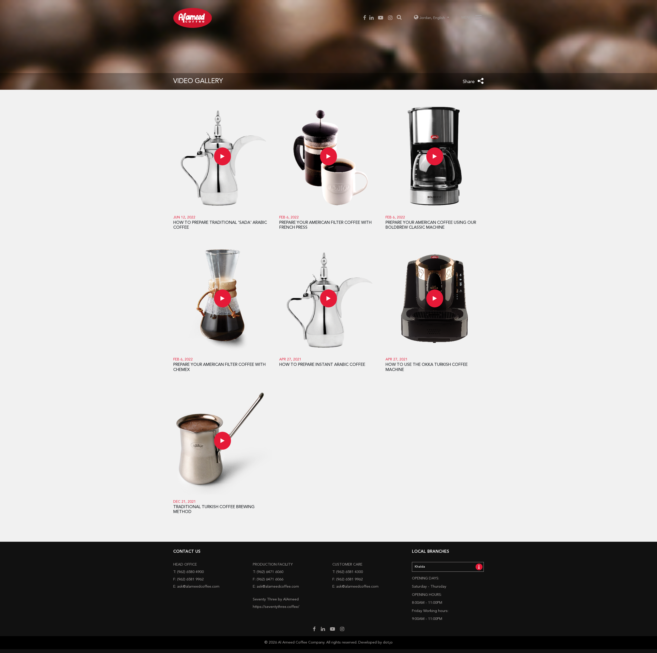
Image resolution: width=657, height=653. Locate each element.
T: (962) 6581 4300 (347, 572)
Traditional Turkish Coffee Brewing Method (214, 509)
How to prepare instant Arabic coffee (322, 365)
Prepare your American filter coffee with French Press (325, 225)
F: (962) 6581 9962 (188, 579)
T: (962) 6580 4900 (188, 572)
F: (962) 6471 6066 (268, 579)
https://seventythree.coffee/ (276, 607)
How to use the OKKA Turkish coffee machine (426, 367)
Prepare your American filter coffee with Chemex (219, 367)
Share (469, 81)
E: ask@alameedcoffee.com (196, 587)
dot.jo (388, 643)
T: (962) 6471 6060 (268, 572)
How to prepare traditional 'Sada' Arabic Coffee (220, 225)
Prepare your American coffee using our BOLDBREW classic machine (430, 225)
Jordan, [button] (432, 18)
